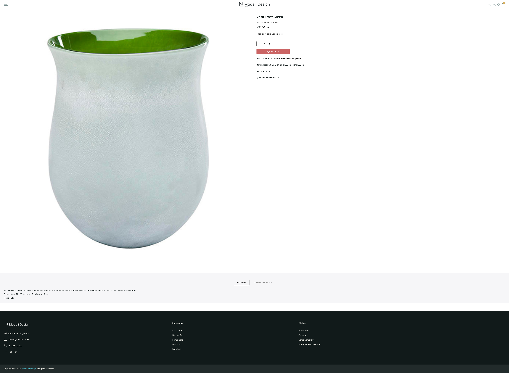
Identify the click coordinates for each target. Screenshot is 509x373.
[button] (273, 51)
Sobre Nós (304, 330)
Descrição (241, 282)
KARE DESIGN (271, 22)
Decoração (177, 335)
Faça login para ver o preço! (269, 33)
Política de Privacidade (310, 344)
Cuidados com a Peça (262, 282)
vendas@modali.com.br (19, 339)
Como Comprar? (306, 339)
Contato (302, 335)
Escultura (177, 330)
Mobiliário (177, 349)
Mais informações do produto (288, 58)
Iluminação (177, 339)
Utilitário (176, 344)
